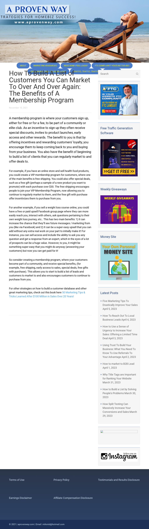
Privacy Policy (61, 479)
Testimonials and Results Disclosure (119, 479)
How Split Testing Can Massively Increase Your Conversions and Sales (117, 407)
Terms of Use (16, 479)
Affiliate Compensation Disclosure (73, 497)
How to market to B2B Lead (118, 363)
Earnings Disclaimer (20, 497)
